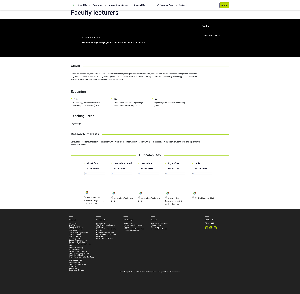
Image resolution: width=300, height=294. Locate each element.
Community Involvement (105, 233)
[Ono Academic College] (74, 5)
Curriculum (73, 268)
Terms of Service (170, 272)
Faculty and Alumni (76, 227)
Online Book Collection (104, 238)
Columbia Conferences (77, 264)
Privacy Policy (156, 225)
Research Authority (76, 247)
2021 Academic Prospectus (134, 229)
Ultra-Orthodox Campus (78, 251)
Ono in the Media (75, 234)
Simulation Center (75, 261)
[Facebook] (206, 227)
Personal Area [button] (166, 5)
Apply (224, 5)
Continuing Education (77, 270)
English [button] (182, 5)
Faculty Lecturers (75, 229)
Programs (98, 5)
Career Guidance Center (78, 240)
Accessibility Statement (159, 223)
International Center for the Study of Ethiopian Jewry (81, 258)
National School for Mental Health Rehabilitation (79, 254)
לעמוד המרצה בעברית (210, 36)
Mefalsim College (75, 249)
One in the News (75, 236)
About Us (82, 5)
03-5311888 (209, 223)
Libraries (99, 236)
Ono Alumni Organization (78, 233)
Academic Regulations (159, 229)
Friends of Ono (74, 262)
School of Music (75, 238)
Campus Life (101, 223)
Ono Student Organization (106, 234)
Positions (72, 266)
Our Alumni (73, 231)
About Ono (73, 223)
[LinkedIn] (215, 227)
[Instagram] (210, 227)
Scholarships (128, 223)
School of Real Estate (77, 242)
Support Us (139, 5)
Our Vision (73, 225)
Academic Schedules (131, 231)
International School (118, 5)
